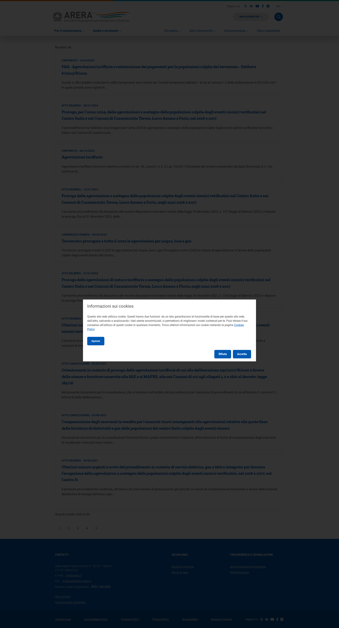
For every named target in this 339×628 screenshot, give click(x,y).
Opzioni (95, 341)
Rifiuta (223, 354)
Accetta (242, 354)
